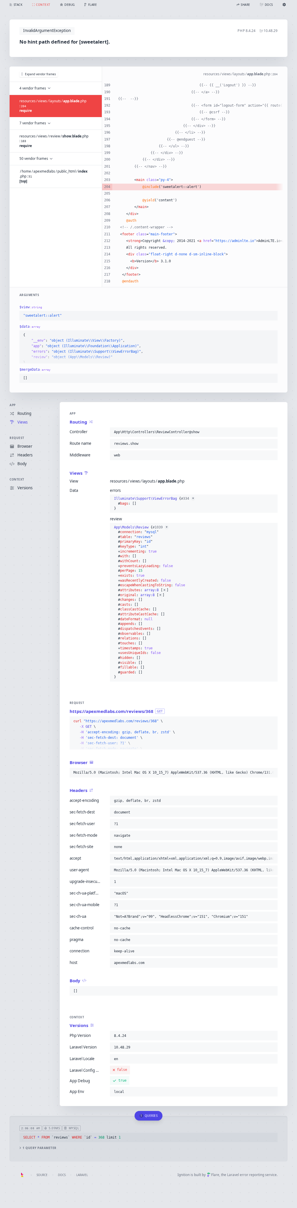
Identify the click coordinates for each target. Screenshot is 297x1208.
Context (17, 479)
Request (17, 438)
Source (42, 1175)
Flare (215, 1175)
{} (154, 503)
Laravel (82, 1175)
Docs (62, 1175)
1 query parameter (40, 1148)
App (13, 405)
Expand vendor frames (40, 74)
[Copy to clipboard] (272, 316)
